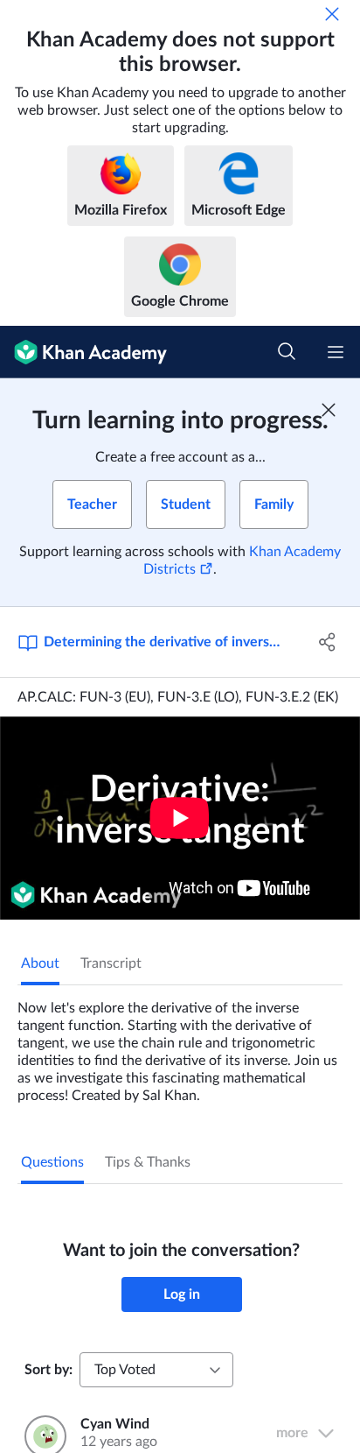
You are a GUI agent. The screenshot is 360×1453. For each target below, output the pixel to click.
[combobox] (156, 1369)
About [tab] (40, 963)
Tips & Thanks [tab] (147, 1162)
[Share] (327, 641)
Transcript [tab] (111, 963)
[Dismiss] (332, 14)
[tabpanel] (180, 1044)
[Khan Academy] (83, 352)
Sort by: (48, 1370)
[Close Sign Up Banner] (328, 409)
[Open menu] (335, 352)
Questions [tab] (52, 1162)
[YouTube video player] (180, 818)
